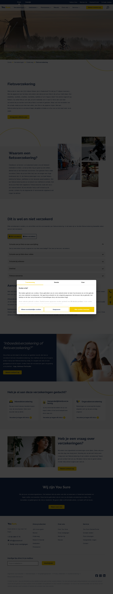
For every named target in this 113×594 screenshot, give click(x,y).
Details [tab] (56, 282)
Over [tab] (83, 282)
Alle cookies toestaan (82, 309)
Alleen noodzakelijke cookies (31, 309)
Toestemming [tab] (30, 282)
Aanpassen (56, 309)
